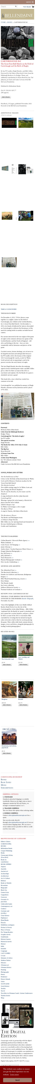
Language (4, 951)
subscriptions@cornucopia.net (17, 815)
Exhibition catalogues (7, 925)
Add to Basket (6, 97)
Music (3, 785)
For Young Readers (7, 932)
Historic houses (6, 939)
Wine (2, 998)
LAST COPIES (5, 953)
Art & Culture (5, 878)
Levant (3, 955)
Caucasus (4, 897)
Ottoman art (5, 965)
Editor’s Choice (5, 841)
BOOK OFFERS (6, 864)
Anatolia (3, 869)
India (2, 946)
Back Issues (6, 782)
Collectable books (6, 904)
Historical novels (6, 941)
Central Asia (5, 892)
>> (29, 540)
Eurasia (3, 922)
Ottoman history (6, 967)
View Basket (27, 7)
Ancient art (4, 871)
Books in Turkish (6, 883)
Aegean (3, 866)
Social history (5, 986)
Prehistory (4, 977)
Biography (4, 887)
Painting (3, 969)
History (3, 944)
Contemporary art (6, 906)
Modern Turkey (6, 960)
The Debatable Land (8, 659)
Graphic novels (5, 934)
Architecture (5, 876)
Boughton (4, 699)
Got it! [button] (17, 1080)
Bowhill (20, 699)
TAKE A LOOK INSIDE (8, 309)
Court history (5, 915)
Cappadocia (4, 895)
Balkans (3, 880)
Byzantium (4, 885)
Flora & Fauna (5, 930)
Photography (5, 972)
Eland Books (5, 920)
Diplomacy (4, 918)
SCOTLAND (5, 984)
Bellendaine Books (6, 848)
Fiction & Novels (6, 927)
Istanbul (3, 948)
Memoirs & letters (7, 958)
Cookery (3, 908)
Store (3, 22)
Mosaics (3, 962)
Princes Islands (5, 979)
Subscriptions (7, 788)
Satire (3, 981)
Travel (3, 991)
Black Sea (4, 890)
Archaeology (5, 873)
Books (9, 22)
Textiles (3, 988)
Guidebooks (4, 937)
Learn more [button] (14, 1074)
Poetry (3, 974)
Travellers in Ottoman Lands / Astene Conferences (17, 993)
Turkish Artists (5, 995)
